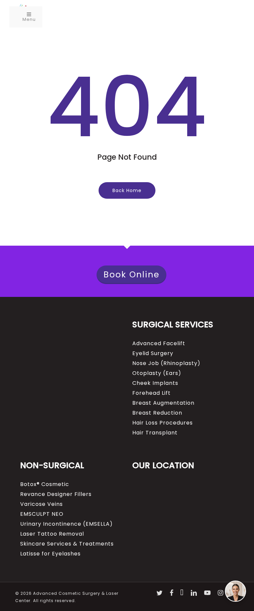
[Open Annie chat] (235, 591)
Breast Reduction (157, 413)
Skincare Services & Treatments (67, 544)
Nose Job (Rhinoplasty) (166, 363)
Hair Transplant (155, 432)
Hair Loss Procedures (162, 423)
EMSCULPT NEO (42, 514)
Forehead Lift (151, 393)
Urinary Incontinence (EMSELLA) (66, 524)
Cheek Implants (155, 383)
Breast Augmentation (163, 403)
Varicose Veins (41, 504)
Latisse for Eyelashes (50, 553)
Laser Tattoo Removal (52, 534)
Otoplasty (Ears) (156, 373)
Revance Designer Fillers (56, 494)
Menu (29, 19)
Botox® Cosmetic (44, 484)
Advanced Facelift (158, 343)
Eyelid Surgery (152, 353)
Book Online (131, 274)
